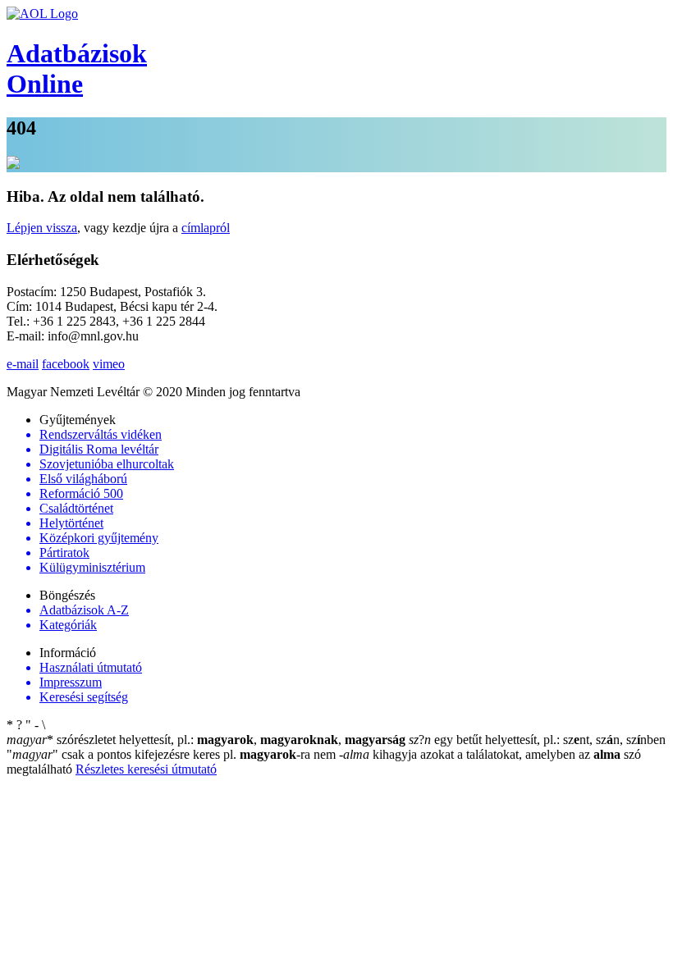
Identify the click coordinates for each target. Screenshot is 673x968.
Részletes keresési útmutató (146, 769)
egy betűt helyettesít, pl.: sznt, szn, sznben (537, 740)
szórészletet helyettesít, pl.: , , (206, 740)
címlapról (205, 228)
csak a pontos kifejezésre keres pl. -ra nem (173, 754)
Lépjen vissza (42, 228)
